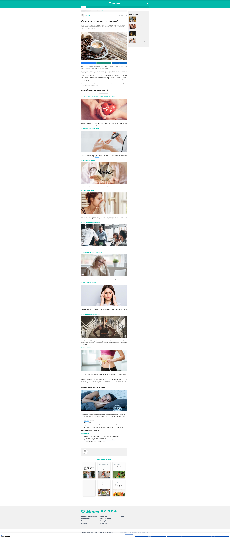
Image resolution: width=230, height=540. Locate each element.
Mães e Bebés (117, 7)
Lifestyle (103, 516)
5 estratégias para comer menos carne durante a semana (104, 485)
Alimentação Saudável (95, 10)
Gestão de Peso (117, 464)
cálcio (96, 427)
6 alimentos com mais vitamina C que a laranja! (118, 485)
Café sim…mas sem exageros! (106, 10)
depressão (113, 217)
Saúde (88, 7)
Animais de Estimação (127, 7)
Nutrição (99, 7)
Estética (93, 7)
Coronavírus (85, 519)
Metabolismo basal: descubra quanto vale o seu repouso (118, 468)
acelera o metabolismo (102, 376)
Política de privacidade (129, 534)
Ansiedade (86, 420)
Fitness (111, 7)
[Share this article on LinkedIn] (119, 63)
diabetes (97, 156)
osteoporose (120, 427)
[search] (147, 3)
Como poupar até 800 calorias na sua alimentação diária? (104, 468)
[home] (115, 3)
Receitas (105, 7)
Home (83, 7)
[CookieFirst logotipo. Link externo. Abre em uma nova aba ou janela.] (1, 535)
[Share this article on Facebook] (88, 63)
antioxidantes (113, 84)
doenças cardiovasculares (88, 125)
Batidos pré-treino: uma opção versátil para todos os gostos (89, 468)
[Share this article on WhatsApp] (103, 63)
